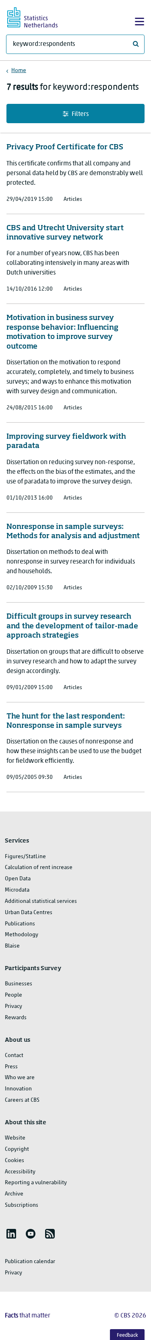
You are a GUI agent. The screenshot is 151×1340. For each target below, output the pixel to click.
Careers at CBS (22, 1100)
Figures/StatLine (25, 856)
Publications (20, 924)
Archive (14, 1194)
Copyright (17, 1149)
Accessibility (20, 1172)
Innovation (18, 1089)
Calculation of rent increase (38, 867)
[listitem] (11, 1233)
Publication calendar (30, 1261)
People (13, 995)
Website (15, 1138)
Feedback (127, 1335)
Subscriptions (21, 1205)
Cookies (14, 1160)
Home (18, 70)
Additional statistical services (41, 901)
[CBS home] (39, 16)
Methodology (21, 934)
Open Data (18, 879)
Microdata (17, 890)
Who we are (20, 1077)
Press (11, 1067)
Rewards (16, 1017)
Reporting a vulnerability (36, 1182)
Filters (80, 114)
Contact (14, 1055)
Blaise (12, 946)
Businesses (18, 984)
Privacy (13, 1006)
